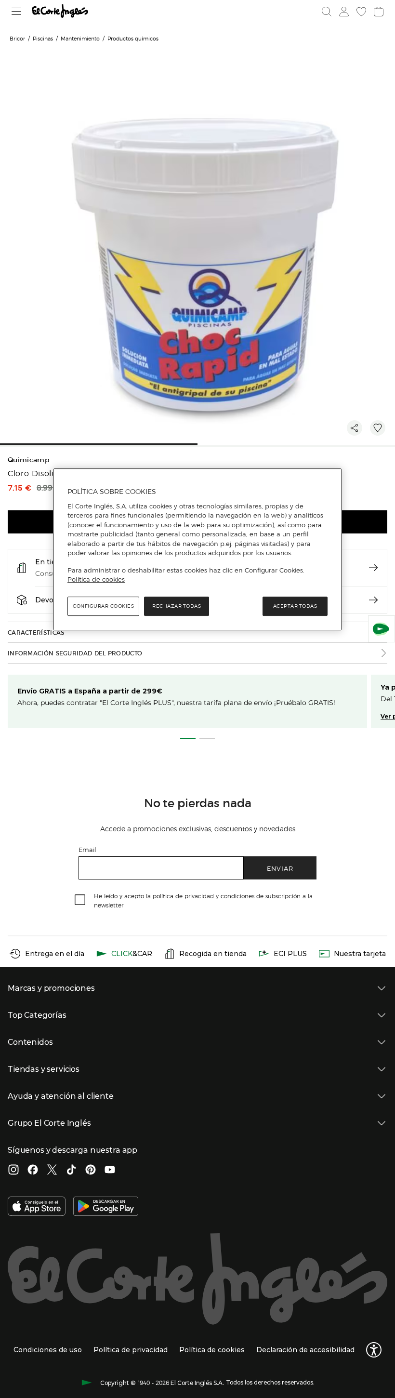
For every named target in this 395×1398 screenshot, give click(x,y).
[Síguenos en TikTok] (71, 1170)
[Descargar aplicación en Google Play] (105, 1207)
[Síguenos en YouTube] (110, 1170)
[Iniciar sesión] (344, 11)
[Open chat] (381, 628)
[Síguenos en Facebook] (33, 1170)
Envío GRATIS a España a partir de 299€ (89, 691)
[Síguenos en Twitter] (52, 1170)
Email (87, 849)
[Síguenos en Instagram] (13, 1170)
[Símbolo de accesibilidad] (374, 1350)
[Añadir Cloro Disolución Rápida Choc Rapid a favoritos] (377, 428)
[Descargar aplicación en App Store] (37, 1207)
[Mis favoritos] (361, 11)
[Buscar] (326, 11)
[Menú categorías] (17, 11)
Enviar (280, 868)
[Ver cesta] (378, 11)
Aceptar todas (295, 606)
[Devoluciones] (373, 600)
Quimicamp (29, 460)
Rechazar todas (176, 606)
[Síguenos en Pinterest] (90, 1170)
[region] (197, 549)
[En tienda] (373, 567)
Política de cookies (96, 580)
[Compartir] (354, 428)
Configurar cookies (103, 606)
